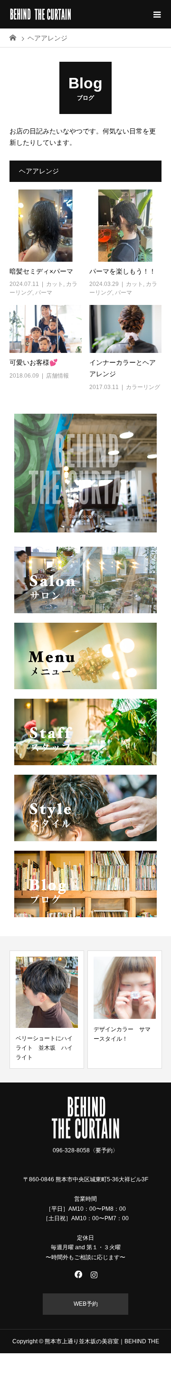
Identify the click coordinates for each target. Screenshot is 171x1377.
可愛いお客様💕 (33, 362)
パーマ (43, 292)
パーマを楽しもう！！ (122, 271)
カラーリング (143, 387)
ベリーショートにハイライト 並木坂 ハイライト (44, 1048)
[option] (47, 1009)
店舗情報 (57, 375)
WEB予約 (86, 1304)
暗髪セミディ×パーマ (41, 271)
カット (54, 284)
